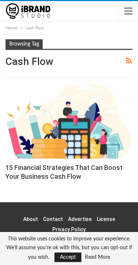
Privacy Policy (69, 229)
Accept (68, 257)
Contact (53, 219)
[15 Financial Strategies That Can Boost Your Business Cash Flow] (69, 122)
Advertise (80, 219)
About (30, 219)
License (106, 219)
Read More (97, 257)
